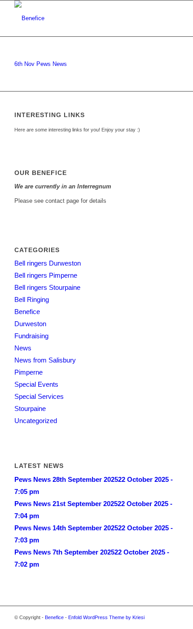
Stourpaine (30, 408)
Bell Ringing (31, 299)
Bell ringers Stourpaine (47, 287)
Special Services (39, 396)
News (22, 348)
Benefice (27, 311)
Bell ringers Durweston (47, 263)
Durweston (30, 324)
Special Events (36, 384)
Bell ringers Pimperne (45, 275)
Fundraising (31, 336)
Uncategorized (35, 420)
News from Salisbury (45, 360)
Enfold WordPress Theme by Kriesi (106, 617)
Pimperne (28, 372)
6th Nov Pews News (40, 64)
